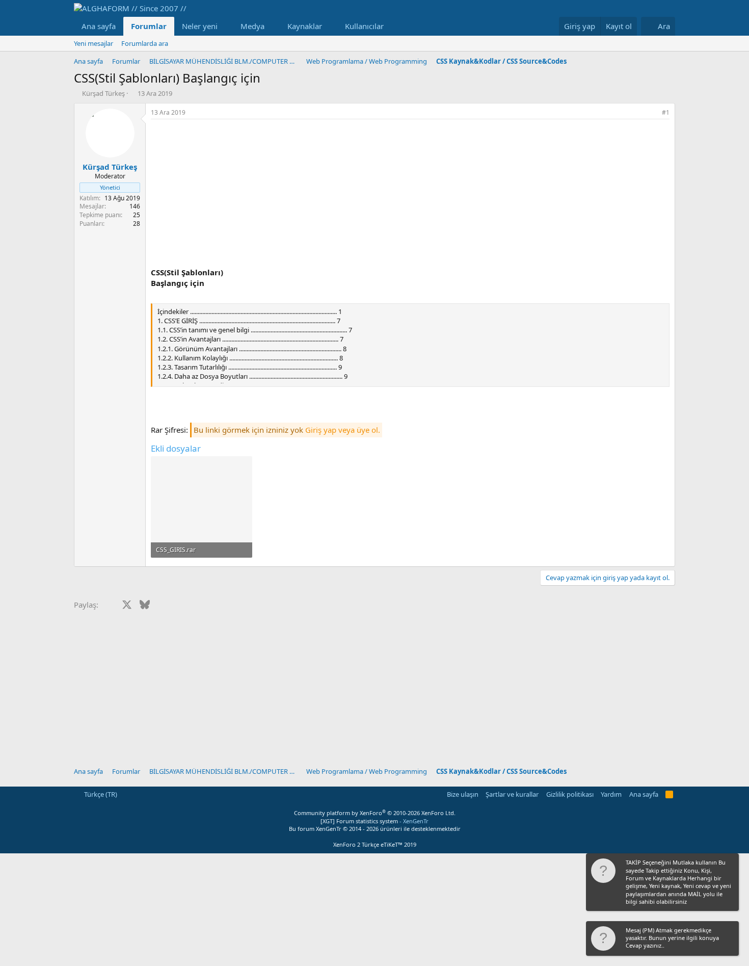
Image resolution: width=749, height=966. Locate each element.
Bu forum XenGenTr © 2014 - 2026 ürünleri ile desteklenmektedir (375, 828)
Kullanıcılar (364, 26)
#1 (666, 112)
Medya (252, 26)
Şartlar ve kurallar (512, 794)
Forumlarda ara (144, 43)
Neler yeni (200, 26)
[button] (226, 26)
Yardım (611, 794)
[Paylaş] (651, 113)
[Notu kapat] (730, 863)
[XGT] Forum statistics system (374, 821)
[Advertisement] (410, 195)
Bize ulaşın (462, 794)
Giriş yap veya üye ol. (342, 430)
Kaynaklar (304, 26)
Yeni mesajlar (93, 43)
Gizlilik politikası (570, 794)
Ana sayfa (99, 26)
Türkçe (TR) (100, 794)
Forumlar (149, 26)
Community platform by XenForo (375, 813)
